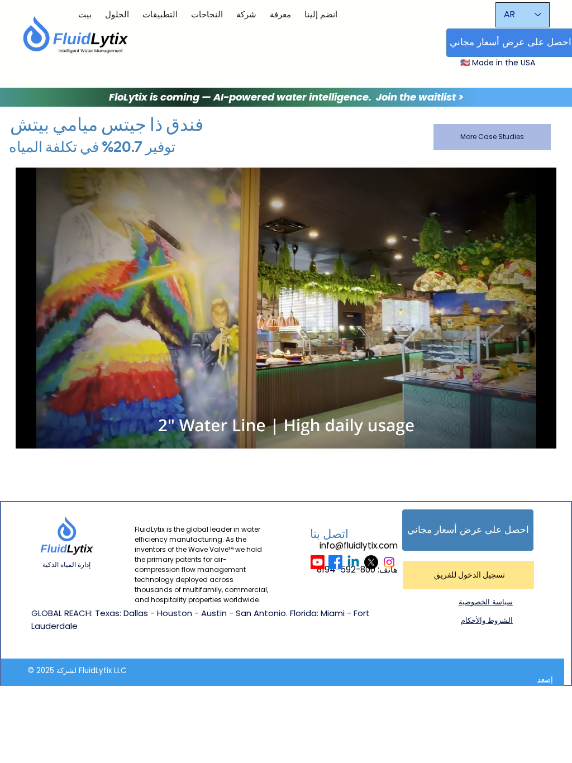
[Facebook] (335, 562)
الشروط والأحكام (487, 620)
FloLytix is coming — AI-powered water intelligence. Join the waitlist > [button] (286, 97)
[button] (467, 530)
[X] (371, 562)
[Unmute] (49, 433)
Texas (107, 613)
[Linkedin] (353, 562)
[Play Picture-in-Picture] (522, 433)
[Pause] (30, 433)
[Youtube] (318, 562)
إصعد (545, 679)
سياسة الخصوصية (486, 602)
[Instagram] (389, 562)
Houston (174, 613)
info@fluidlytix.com (359, 545)
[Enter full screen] (541, 433)
